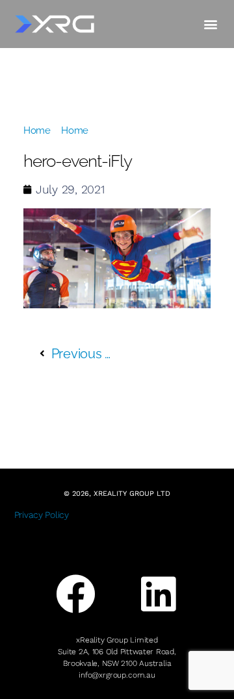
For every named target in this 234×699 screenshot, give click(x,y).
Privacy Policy (41, 514)
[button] (210, 23)
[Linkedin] (158, 594)
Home (37, 130)
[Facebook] (76, 594)
